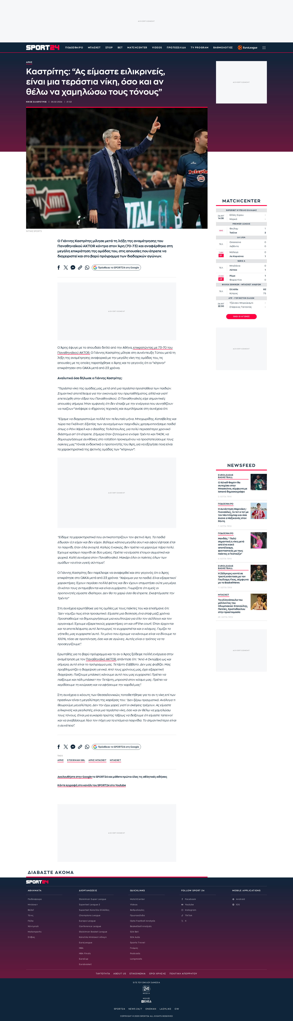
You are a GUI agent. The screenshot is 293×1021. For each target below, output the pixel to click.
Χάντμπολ (33, 926)
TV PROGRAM (200, 47)
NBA (81, 948)
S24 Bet (134, 932)
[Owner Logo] (146, 989)
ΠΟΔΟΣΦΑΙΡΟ (225, 504)
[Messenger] (73, 267)
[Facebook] (58, 267)
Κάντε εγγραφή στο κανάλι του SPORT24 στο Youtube (91, 785)
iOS (238, 905)
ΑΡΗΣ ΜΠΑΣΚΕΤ (97, 760)
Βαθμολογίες (137, 910)
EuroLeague (85, 943)
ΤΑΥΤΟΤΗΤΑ (103, 974)
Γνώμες (134, 948)
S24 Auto (135, 937)
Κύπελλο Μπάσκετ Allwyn (93, 937)
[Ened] (146, 1001)
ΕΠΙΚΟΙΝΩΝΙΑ (138, 974)
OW (177, 1009)
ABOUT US (119, 974)
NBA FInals (85, 953)
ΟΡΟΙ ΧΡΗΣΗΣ (157, 974)
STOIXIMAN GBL (76, 760)
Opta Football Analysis (142, 921)
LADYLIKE (165, 1009)
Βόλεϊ (31, 910)
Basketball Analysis (140, 926)
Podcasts (135, 953)
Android (240, 899)
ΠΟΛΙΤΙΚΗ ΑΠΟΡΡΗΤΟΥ (183, 974)
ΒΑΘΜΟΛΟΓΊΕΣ (223, 47)
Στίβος (31, 937)
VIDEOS (157, 47)
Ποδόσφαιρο (74, 47)
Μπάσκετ (94, 47)
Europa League (87, 921)
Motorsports (34, 932)
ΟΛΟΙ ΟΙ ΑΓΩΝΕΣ (241, 316)
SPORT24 (119, 1009)
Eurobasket (85, 964)
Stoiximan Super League (92, 899)
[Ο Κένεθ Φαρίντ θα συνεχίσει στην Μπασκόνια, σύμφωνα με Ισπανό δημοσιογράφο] (259, 482)
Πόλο (31, 921)
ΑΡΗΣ (60, 760)
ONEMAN (150, 1009)
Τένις (30, 915)
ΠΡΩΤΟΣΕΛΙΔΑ (176, 47)
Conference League (90, 926)
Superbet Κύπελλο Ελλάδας (94, 910)
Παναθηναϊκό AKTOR (101, 659)
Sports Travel (137, 943)
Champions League (90, 915)
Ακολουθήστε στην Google (74, 777)
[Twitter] (65, 267)
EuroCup (83, 959)
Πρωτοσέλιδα (137, 915)
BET (120, 47)
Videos (134, 905)
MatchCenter (137, 899)
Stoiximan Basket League (93, 932)
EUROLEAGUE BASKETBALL (225, 476)
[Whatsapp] (87, 267)
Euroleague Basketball (247, 47)
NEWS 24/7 (135, 1009)
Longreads (136, 959)
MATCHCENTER (137, 47)
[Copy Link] (80, 267)
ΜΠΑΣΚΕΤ (223, 595)
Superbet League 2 (89, 905)
